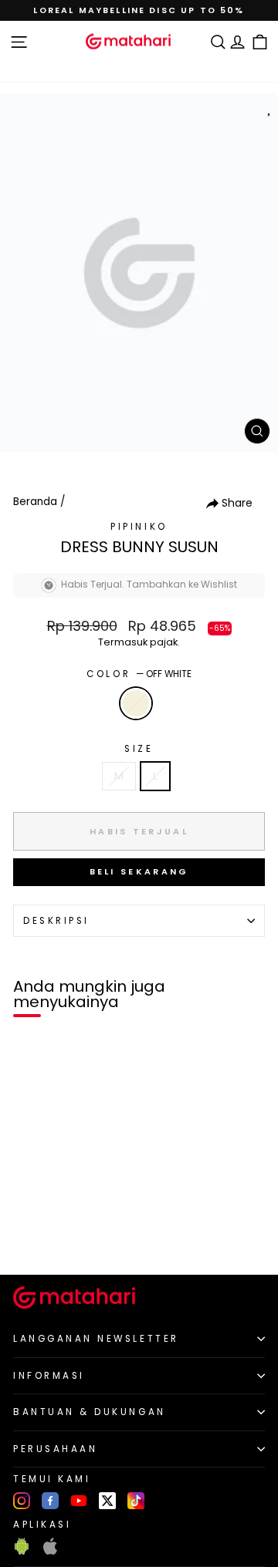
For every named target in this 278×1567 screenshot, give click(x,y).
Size (138, 749)
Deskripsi (56, 921)
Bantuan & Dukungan (89, 1412)
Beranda (35, 501)
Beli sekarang (139, 871)
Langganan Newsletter (96, 1339)
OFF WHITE (135, 703)
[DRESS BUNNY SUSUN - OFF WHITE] (30, 1236)
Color (138, 674)
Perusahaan (55, 1449)
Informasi (49, 1376)
